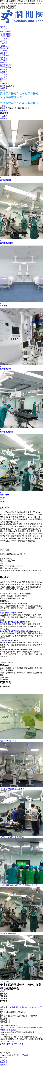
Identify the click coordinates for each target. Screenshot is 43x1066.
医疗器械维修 (5, 67)
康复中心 (3, 53)
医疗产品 (3, 41)
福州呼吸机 (14, 1007)
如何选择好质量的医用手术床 (9, 603)
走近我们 (11, 1027)
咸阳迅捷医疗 (5, 34)
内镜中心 (3, 46)
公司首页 (3, 1027)
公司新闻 (3, 74)
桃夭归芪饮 (24, 1007)
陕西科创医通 (5, 31)
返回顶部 (12, 1030)
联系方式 (35, 1027)
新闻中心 (3, 72)
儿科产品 (3, 43)
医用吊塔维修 (5, 180)
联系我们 (3, 79)
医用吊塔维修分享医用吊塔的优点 (11, 622)
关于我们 (3, 29)
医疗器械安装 (5, 65)
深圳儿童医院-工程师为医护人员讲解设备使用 (18, 885)
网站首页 (3, 27)
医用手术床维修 (6, 243)
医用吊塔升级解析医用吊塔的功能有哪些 (13, 649)
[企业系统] (10, 1055)
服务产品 (3, 62)
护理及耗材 (4, 55)
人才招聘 (3, 39)
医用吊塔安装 (5, 369)
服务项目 (3, 118)
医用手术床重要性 (6, 640)
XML (6, 1030)
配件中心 (3, 58)
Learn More (4, 677)
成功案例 (3, 60)
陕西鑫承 (24, 1055)
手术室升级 (4, 982)
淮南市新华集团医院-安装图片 (12, 789)
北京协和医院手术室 (8, 741)
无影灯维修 (4, 495)
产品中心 (3, 116)
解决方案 (3, 70)
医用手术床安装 (6, 432)
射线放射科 (4, 48)
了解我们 (3, 106)
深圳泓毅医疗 (5, 36)
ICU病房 (3, 50)
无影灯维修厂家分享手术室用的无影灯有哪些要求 (16, 631)
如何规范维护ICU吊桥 (7, 613)
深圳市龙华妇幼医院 (8, 933)
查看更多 (3, 111)
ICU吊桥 (3, 306)
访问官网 (3, 88)
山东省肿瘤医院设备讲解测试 (12, 837)
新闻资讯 (27, 1027)
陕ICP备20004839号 (15, 1044)
